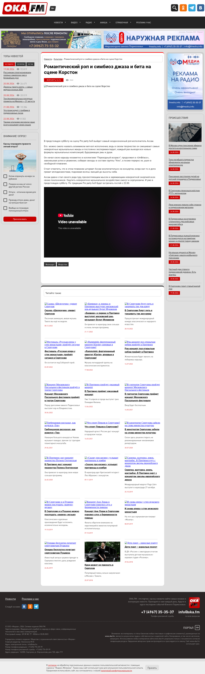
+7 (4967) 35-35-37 (157, 611)
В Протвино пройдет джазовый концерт (101, 393)
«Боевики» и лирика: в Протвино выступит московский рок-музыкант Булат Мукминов (102, 316)
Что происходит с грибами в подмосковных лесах (16, 111)
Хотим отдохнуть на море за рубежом (22, 177)
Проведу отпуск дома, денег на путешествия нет (22, 201)
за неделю (9, 64)
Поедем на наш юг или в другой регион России (20, 185)
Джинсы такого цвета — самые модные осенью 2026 (18, 88)
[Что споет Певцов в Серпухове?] (102, 422)
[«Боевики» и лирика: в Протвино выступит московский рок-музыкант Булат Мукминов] (102, 309)
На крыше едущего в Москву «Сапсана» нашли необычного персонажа (183, 255)
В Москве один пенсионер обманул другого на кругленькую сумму (185, 146)
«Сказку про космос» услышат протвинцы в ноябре (101, 466)
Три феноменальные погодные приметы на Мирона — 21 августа (19, 99)
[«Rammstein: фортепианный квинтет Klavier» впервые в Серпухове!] (102, 347)
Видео (74, 22)
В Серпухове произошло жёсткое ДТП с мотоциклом (184, 191)
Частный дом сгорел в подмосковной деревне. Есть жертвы (182, 272)
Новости (58, 22)
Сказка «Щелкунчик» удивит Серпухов (60, 312)
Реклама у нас (143, 22)
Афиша (103, 22)
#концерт (49, 264)
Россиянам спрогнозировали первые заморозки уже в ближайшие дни (17, 75)
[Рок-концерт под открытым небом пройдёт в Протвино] (142, 344)
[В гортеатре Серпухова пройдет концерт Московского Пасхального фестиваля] (142, 390)
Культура (58, 59)
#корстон (62, 264)
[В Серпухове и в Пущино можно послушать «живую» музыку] (62, 507)
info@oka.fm (189, 611)
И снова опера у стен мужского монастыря (141, 510)
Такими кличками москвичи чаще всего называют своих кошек (19, 123)
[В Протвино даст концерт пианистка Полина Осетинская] (62, 460)
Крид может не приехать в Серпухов (99, 567)
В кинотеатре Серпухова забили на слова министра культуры (142, 431)
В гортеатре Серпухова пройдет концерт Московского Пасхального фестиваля (142, 397)
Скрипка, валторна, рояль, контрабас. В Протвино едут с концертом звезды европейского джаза (142, 474)
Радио (89, 22)
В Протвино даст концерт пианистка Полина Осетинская (61, 466)
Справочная (122, 22)
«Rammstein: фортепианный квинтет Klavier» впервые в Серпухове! (100, 354)
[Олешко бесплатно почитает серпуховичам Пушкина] (62, 545)
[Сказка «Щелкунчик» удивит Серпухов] (62, 306)
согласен (52, 665)
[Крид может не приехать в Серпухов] (102, 561)
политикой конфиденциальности (116, 670)
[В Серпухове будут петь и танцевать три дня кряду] (142, 306)
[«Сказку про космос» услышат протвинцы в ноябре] (102, 460)
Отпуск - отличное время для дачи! (22, 193)
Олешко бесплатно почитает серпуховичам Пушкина (60, 551)
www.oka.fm (110, 636)
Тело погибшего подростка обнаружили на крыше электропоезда (181, 162)
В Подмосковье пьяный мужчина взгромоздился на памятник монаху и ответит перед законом (184, 238)
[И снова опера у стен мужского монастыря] (142, 504)
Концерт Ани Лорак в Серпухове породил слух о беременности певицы (102, 514)
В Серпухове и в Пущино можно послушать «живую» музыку (62, 513)
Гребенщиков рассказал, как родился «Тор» (60, 431)
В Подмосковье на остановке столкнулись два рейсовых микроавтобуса (182, 221)
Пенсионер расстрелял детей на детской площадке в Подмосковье (185, 177)
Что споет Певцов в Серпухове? (101, 426)
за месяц (20, 64)
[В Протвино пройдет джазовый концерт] (102, 387)
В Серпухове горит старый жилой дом (184, 287)
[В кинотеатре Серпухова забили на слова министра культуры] (142, 425)
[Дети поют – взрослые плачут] (141, 543)
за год (30, 64)
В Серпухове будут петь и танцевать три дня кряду (138, 312)
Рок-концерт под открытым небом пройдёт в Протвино (140, 350)
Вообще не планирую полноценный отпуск (19, 209)
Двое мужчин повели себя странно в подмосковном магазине (185, 206)
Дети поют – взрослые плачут (141, 547)
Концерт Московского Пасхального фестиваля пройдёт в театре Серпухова (62, 397)
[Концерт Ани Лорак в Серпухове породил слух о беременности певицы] (102, 507)
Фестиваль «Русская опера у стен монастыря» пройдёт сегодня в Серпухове (60, 354)
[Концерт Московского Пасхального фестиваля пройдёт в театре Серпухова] (62, 390)
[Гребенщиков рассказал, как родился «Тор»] (62, 425)
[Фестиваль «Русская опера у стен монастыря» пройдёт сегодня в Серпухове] (62, 347)
